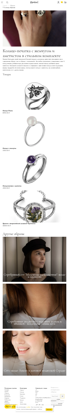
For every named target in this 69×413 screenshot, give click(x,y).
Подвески (22, 398)
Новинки (5, 398)
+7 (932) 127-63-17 (36, 393)
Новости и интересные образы (55, 389)
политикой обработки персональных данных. (56, 405)
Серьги (22, 390)
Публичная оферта (5, 400)
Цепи (21, 402)
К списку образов (9, 7)
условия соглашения (55, 399)
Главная (5, 5)
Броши (22, 400)
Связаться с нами (41, 388)
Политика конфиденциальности (5, 403)
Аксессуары (23, 404)
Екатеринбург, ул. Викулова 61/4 (36, 401)
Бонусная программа (5, 395)
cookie (28, 407)
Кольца (22, 392)
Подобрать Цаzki (12, 407)
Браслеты (22, 394)
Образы (5, 393)
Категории (23, 388)
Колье (21, 396)
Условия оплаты (5, 390)
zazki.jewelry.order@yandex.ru (36, 398)
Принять (49, 410)
